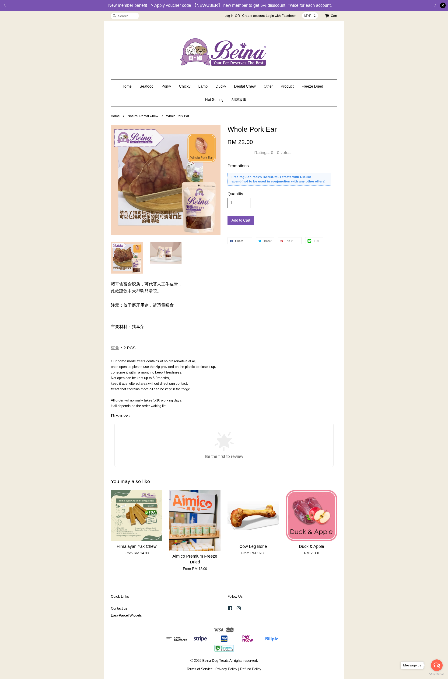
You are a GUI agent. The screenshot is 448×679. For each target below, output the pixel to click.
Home (127, 86)
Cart (334, 15)
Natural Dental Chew (143, 116)
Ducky (221, 86)
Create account (253, 15)
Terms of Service (200, 669)
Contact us (119, 608)
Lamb (203, 86)
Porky (166, 86)
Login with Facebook (281, 15)
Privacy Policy (226, 669)
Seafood (147, 86)
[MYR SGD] (310, 15)
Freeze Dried (312, 86)
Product (287, 86)
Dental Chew (245, 86)
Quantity (235, 194)
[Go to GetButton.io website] (436, 674)
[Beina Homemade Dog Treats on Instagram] (238, 609)
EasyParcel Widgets (126, 615)
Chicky (184, 86)
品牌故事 (238, 100)
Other (268, 86)
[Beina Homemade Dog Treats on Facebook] (230, 609)
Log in (229, 15)
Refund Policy (250, 669)
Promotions (238, 166)
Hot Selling (214, 100)
